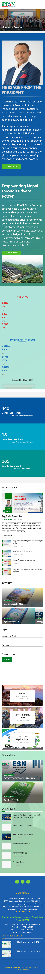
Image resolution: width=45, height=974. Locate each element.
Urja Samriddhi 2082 (13, 604)
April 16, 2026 (18, 575)
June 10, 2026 (18, 856)
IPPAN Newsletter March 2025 (28, 942)
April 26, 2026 (18, 546)
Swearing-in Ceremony (12, 27)
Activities (7, 600)
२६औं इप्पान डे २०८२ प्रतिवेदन (14, 800)
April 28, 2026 (18, 519)
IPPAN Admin (8, 519)
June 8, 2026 (18, 865)
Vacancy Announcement (22, 825)
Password (5, 645)
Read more (8, 535)
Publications (8, 775)
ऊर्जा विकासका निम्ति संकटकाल (22, 551)
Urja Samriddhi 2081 (12, 622)
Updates (7, 511)
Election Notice (18, 862)
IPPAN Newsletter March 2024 (28, 951)
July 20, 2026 (18, 837)
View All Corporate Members (22, 416)
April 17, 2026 (18, 563)
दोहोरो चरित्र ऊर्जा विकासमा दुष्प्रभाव (24, 560)
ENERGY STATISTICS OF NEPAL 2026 (19, 778)
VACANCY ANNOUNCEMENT (24, 835)
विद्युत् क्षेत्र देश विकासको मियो (12, 516)
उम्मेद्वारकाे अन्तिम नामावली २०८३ (23, 844)
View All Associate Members (22, 442)
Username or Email (9, 636)
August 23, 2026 (19, 820)
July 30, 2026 (18, 828)
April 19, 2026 (18, 554)
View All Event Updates (22, 469)
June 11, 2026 (18, 847)
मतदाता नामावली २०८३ (20, 853)
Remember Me (9, 654)
